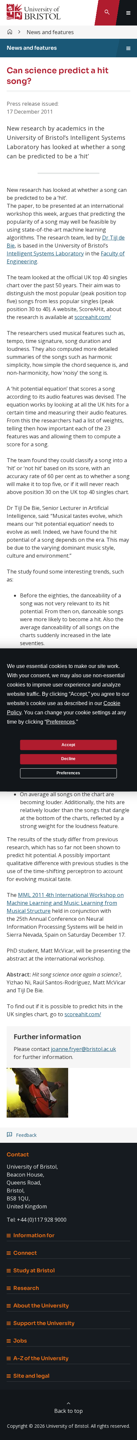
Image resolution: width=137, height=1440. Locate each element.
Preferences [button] (60, 722)
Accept (68, 744)
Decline (68, 758)
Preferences (68, 773)
